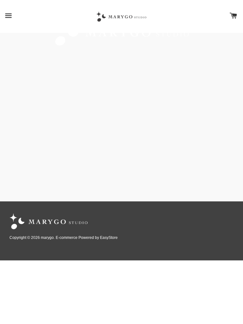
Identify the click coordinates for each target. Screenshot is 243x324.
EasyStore (109, 237)
